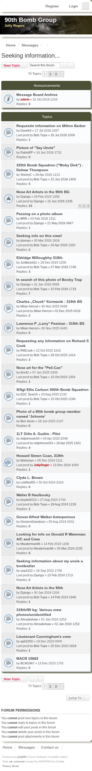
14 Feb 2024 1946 (63, 597)
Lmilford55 (27, 482)
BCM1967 (27, 663)
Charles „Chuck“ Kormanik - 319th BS (49, 302)
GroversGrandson (32, 522)
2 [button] (50, 74)
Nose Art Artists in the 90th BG (43, 192)
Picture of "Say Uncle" (35, 148)
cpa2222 (26, 571)
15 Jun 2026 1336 (60, 201)
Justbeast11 (28, 262)
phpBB (21, 756)
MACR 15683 (27, 658)
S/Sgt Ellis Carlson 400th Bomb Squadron (52, 390)
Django (25, 196)
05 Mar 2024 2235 (70, 548)
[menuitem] (7, 766)
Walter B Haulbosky (33, 495)
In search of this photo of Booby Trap (49, 280)
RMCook (26, 350)
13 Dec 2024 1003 (66, 465)
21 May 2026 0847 (60, 223)
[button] (61, 74)
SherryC (26, 175)
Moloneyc (27, 460)
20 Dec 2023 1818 (63, 646)
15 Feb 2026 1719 (63, 289)
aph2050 (26, 641)
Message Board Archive (36, 95)
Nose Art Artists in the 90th (39, 588)
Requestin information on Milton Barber (51, 126)
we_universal (17, 761)
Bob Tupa (40, 135)
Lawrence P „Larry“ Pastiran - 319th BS (50, 323)
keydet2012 (28, 500)
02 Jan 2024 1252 (67, 624)
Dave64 (25, 130)
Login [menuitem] (73, 6)
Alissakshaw (29, 619)
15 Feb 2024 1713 (60, 575)
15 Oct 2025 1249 (63, 399)
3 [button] (56, 74)
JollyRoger (42, 465)
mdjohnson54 (30, 438)
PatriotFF (26, 152)
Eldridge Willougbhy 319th (39, 258)
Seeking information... (30, 55)
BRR (23, 218)
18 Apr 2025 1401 (68, 443)
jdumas (25, 240)
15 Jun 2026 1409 (63, 179)
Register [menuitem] (52, 6)
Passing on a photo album (39, 214)
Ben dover (27, 421)
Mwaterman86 (30, 544)
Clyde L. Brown (29, 478)
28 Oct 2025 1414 (63, 355)
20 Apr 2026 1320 (63, 245)
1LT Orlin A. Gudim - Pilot (38, 434)
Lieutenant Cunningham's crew (43, 637)
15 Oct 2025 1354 (63, 377)
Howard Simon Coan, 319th (40, 456)
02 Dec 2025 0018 (67, 311)
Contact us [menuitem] (50, 747)
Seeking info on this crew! (39, 236)
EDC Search (29, 394)
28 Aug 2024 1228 (63, 504)
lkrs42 (24, 372)
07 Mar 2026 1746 (63, 267)
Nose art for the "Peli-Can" (39, 368)
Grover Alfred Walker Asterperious (45, 517)
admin (24, 99)
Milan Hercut (29, 306)
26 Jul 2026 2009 (63, 135)
